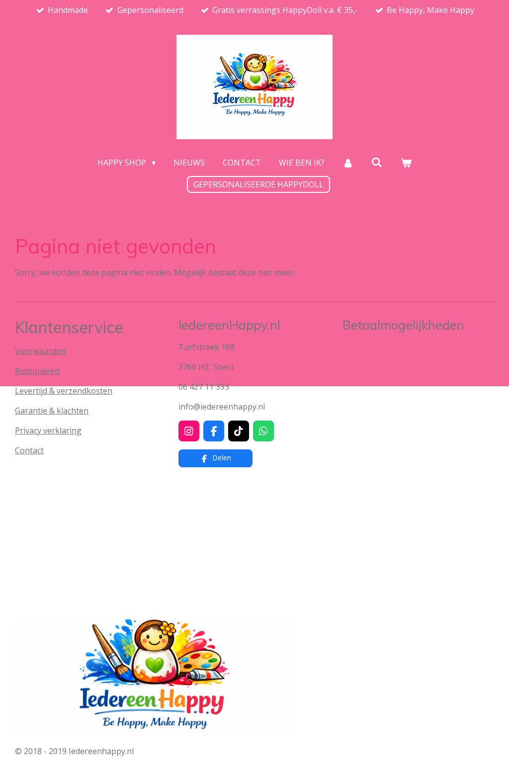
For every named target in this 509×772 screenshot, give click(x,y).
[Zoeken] (377, 162)
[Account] (348, 162)
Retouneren (37, 370)
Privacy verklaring (48, 430)
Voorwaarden (40, 350)
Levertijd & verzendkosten (63, 390)
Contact (29, 450)
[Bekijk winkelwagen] (406, 162)
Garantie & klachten (51, 410)
